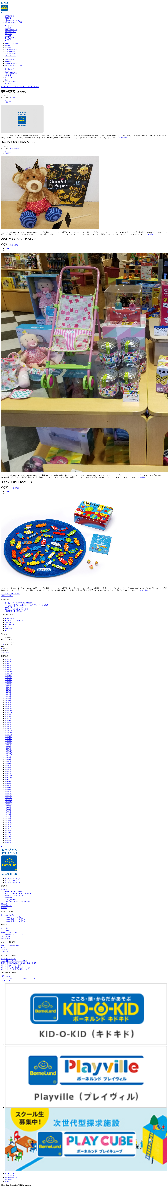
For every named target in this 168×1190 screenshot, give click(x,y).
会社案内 (8, 45)
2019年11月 (8, 753)
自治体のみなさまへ (12, 20)
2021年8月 (8, 716)
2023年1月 (8, 684)
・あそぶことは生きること (14, 917)
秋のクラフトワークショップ (15, 607)
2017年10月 (8, 804)
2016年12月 (8, 824)
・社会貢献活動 (10, 900)
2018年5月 (8, 789)
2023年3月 (8, 682)
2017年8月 (8, 808)
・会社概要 (8, 897)
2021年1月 (8, 728)
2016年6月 (8, 836)
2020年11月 (8, 733)
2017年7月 (8, 810)
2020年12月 (8, 731)
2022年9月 (8, 690)
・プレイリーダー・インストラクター (18, 893)
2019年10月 (8, 755)
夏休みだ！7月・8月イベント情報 (16, 609)
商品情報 (8, 47)
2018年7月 (8, 785)
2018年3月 (8, 794)
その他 (12, 97)
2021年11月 (8, 710)
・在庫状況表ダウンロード (14, 934)
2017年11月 (8, 802)
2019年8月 (8, 759)
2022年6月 (8, 696)
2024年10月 (8, 663)
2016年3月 (8, 842)
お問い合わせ (5, 976)
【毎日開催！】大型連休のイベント (17, 611)
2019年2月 (8, 771)
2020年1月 (8, 749)
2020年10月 (8, 735)
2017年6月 (8, 812)
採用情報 (8, 18)
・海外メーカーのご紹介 (13, 891)
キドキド (4, 947)
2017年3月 (8, 818)
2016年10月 (8, 828)
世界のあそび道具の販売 (9, 932)
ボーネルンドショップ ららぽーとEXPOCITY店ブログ (20, 87)
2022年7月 (8, 694)
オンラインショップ (12, 880)
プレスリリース (10, 56)
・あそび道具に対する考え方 (15, 921)
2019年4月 (8, 767)
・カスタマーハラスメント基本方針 (17, 902)
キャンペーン (9, 624)
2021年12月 (8, 708)
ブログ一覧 (5, 952)
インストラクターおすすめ (14, 620)
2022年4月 (8, 700)
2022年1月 (8, 706)
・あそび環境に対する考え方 (15, 919)
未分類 (7, 630)
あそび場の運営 (10, 54)
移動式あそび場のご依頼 (13, 22)
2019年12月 (8, 751)
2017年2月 (8, 820)
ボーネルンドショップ (12, 878)
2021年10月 (8, 712)
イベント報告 (14, 148)
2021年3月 (8, 724)
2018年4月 (8, 792)
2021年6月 (8, 720)
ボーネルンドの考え (12, 43)
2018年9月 (8, 781)
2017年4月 (8, 816)
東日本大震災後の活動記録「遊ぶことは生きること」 (19, 963)
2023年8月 (8, 676)
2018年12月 (8, 775)
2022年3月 (8, 702)
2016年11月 (8, 826)
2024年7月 (8, 665)
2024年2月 (8, 669)
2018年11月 (8, 777)
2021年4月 (8, 722)
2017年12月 (8, 800)
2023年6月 (8, 680)
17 (2, 648)
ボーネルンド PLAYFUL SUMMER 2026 (19, 603)
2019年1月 (8, 773)
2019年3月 (8, 769)
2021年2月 (8, 726)
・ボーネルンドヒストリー (14, 895)
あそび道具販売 (10, 51)
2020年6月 (8, 743)
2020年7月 (8, 741)
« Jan (2, 652)
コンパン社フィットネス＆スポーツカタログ (16, 967)
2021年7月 (8, 718)
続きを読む (123, 137)
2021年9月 (8, 714)
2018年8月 (8, 783)
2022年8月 (8, 692)
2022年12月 (8, 686)
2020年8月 (8, 739)
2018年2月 (8, 796)
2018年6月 (8, 787)
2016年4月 (8, 840)
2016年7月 (8, 834)
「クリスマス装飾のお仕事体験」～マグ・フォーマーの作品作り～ (28, 605)
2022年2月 (8, 704)
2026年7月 (8, 659)
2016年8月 (8, 832)
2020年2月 (8, 747)
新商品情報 (8, 628)
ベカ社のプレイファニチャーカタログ (14, 961)
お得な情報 (14, 245)
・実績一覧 (8, 930)
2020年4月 (8, 745)
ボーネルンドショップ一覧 (10, 945)
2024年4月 (8, 667)
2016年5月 (8, 838)
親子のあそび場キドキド (13, 882)
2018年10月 (8, 779)
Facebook (8, 101)
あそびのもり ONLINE (8, 959)
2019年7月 (8, 761)
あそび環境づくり (11, 49)
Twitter (7, 103)
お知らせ (4, 904)
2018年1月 (8, 798)
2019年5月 (8, 765)
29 (11, 650)
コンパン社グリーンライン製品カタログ (15, 969)
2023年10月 (8, 674)
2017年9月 (8, 806)
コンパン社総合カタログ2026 (11, 965)
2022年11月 (8, 688)
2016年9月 (8, 830)
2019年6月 (8, 763)
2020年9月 (8, 737)
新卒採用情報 (9, 16)
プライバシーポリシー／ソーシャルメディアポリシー (19, 978)
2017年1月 (8, 822)
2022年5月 (8, 698)
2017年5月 (8, 814)
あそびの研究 (5, 938)
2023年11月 (8, 672)
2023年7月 (8, 678)
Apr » (7, 652)
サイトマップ (5, 980)
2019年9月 (8, 757)
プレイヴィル (5, 949)
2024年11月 (8, 661)
